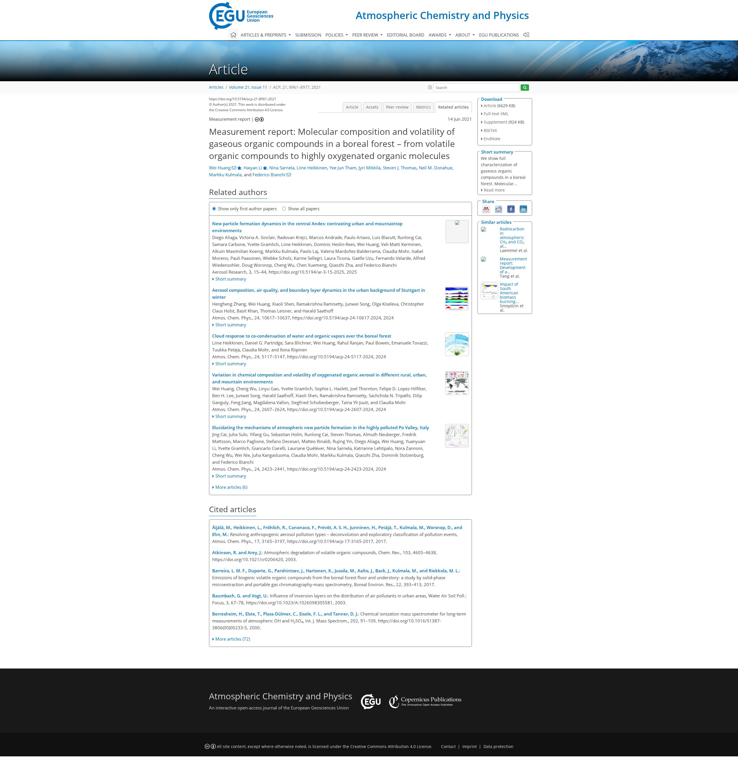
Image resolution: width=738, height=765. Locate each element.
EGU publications (499, 35)
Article (352, 107)
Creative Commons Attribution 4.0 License (390, 746)
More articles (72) (232, 639)
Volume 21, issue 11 (248, 87)
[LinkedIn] (523, 209)
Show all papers (303, 208)
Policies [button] (334, 35)
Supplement (495, 122)
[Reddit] (498, 209)
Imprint (469, 746)
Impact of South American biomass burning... (509, 292)
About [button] (463, 35)
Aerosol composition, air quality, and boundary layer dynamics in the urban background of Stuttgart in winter (318, 293)
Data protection (498, 746)
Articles (216, 87)
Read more (494, 190)
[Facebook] (511, 209)
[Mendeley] (486, 209)
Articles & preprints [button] (264, 35)
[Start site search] (525, 87)
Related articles (453, 107)
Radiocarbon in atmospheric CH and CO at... (512, 237)
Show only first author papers (247, 208)
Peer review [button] (365, 35)
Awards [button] (438, 35)
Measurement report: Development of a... (513, 265)
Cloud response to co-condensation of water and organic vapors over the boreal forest (301, 336)
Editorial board (405, 35)
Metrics (423, 107)
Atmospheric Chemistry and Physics (442, 15)
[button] (430, 87)
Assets (372, 107)
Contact (448, 746)
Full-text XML (496, 113)
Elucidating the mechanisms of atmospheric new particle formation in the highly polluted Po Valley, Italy (320, 427)
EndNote (492, 138)
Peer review (397, 107)
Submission (308, 35)
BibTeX (490, 130)
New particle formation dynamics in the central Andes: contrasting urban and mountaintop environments (307, 227)
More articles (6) (231, 487)
